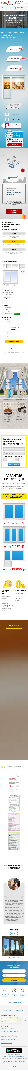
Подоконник (8, 307)
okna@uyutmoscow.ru (9, 1056)
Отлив (6, 309)
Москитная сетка (12, 313)
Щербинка (10, 4)
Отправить (14, 980)
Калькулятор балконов (8, 1039)
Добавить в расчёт (14, 341)
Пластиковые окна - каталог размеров (16, 20)
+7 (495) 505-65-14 (19, 1)
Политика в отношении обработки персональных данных (14, 1065)
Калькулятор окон (6, 1043)
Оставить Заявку (14, 211)
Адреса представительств (14, 1002)
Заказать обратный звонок (9, 1031)
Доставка (7, 321)
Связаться (15, 145)
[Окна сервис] (4, 3)
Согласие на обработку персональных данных (14, 1062)
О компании (7, 1010)
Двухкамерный (9, 294)
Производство (20, 1010)
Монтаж (7, 319)
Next (22, 897)
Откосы (7, 311)
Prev (5, 897)
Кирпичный (8, 302)
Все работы (14, 933)
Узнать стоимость (14, 464)
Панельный (8, 300)
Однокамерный (9, 292)
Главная (5, 20)
